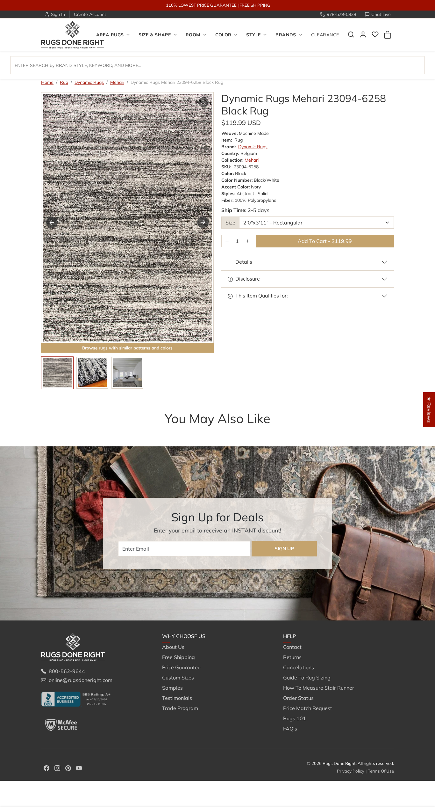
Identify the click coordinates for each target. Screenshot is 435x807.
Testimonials (177, 698)
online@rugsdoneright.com (80, 680)
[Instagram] (57, 767)
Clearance (325, 35)
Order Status (298, 698)
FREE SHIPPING (254, 5)
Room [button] (193, 35)
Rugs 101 (294, 718)
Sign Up (284, 549)
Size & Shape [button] (155, 35)
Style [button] (253, 35)
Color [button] (223, 35)
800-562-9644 (67, 671)
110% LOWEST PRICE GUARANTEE (201, 5)
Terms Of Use (381, 771)
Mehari (117, 82)
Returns (292, 657)
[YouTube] (79, 767)
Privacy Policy (350, 771)
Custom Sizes (178, 677)
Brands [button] (285, 35)
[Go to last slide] (52, 222)
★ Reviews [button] (429, 409)
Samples (172, 688)
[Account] (363, 34)
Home (47, 82)
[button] (351, 34)
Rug (64, 82)
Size (230, 222)
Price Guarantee (181, 667)
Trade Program (180, 708)
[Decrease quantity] (227, 241)
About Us (173, 647)
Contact (292, 647)
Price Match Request (307, 708)
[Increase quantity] (247, 241)
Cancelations (298, 667)
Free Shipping (178, 657)
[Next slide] (203, 222)
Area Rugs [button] (110, 35)
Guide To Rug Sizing (307, 677)
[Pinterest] (68, 767)
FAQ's (290, 728)
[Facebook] (46, 767)
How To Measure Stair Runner (318, 688)
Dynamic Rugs (89, 82)
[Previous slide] (50, 431)
